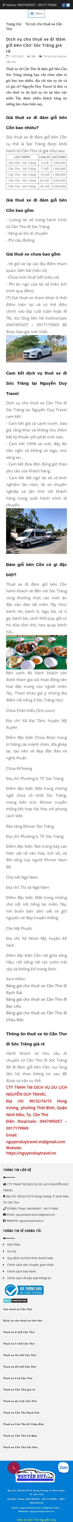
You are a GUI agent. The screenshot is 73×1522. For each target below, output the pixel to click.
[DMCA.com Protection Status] (15, 1300)
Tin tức (11, 1251)
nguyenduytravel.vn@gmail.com (35, 1214)
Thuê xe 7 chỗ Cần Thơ (18, 1343)
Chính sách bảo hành (21, 1271)
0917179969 (47, 5)
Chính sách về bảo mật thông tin (29, 1278)
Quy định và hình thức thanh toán (30, 1258)
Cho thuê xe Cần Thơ (17, 1309)
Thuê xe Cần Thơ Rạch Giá (21, 1412)
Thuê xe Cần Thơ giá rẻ (19, 1389)
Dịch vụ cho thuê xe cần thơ (22, 1320)
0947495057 (26, 5)
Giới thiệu (13, 1244)
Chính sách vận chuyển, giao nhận (30, 1265)
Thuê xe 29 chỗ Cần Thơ (19, 1366)
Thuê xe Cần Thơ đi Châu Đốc (23, 1424)
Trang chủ (13, 24)
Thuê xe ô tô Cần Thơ (17, 1378)
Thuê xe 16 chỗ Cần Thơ (19, 1355)
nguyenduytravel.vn (31, 1220)
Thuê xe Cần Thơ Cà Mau (20, 1435)
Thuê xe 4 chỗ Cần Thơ (18, 1332)
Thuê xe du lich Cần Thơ (20, 1401)
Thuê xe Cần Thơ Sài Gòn (20, 1447)
